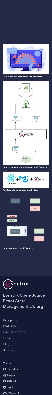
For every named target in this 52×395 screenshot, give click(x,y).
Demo (7, 338)
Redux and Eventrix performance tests (22, 76)
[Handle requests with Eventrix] (26, 196)
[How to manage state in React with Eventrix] (26, 82)
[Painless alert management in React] (26, 173)
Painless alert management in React (21, 190)
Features (9, 326)
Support (9, 350)
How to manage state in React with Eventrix (25, 167)
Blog (6, 344)
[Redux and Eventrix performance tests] (26, 45)
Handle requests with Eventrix (18, 248)
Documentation (14, 332)
